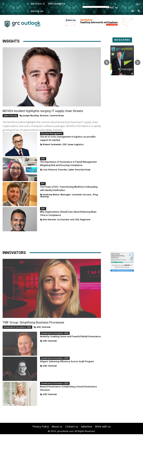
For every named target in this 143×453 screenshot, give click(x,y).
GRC (43, 158)
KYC (43, 183)
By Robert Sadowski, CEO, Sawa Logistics (62, 144)
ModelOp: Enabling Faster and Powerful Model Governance (70, 336)
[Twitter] (138, 10)
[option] (99, 24)
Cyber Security (10, 115)
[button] (137, 4)
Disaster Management (51, 133)
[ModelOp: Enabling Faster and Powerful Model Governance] (20, 344)
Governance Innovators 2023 (17, 327)
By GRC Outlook (42, 327)
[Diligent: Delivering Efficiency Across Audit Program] (20, 369)
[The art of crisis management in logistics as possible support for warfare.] (20, 144)
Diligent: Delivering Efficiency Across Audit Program (67, 361)
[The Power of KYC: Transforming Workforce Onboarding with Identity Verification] (20, 194)
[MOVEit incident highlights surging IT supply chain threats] (52, 76)
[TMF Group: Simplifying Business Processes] (52, 288)
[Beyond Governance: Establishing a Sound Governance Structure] (20, 394)
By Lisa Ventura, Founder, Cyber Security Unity (65, 169)
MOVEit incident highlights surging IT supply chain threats (43, 111)
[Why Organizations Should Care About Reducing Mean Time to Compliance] (20, 219)
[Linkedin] (133, 10)
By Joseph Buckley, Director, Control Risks (42, 115)
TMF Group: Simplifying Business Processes (33, 322)
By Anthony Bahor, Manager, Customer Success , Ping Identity (69, 195)
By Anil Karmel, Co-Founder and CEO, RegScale (65, 219)
